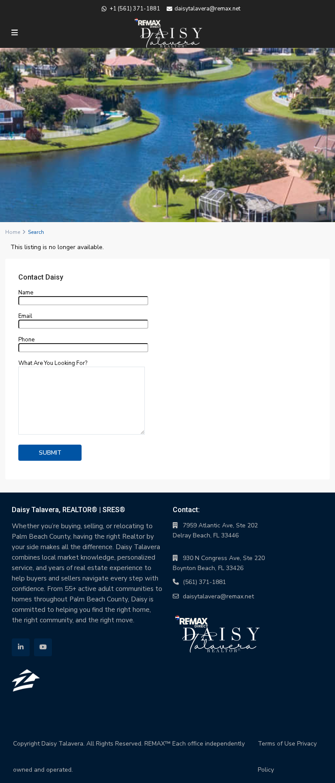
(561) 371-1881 (204, 582)
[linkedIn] (21, 647)
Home (12, 232)
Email (25, 316)
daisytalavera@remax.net (218, 596)
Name (25, 293)
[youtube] (43, 647)
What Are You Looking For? (52, 363)
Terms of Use (276, 743)
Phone (26, 340)
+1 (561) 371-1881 (134, 9)
